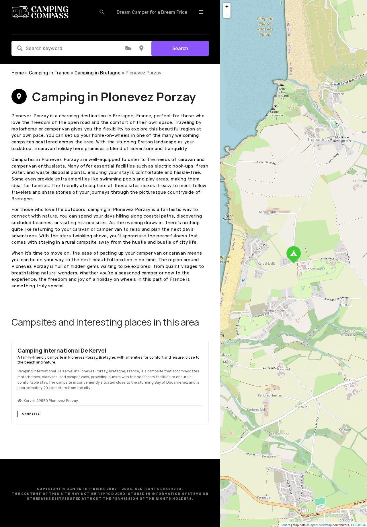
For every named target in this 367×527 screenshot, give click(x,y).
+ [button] (227, 6)
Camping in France (49, 73)
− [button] (227, 14)
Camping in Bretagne (97, 73)
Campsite (31, 413)
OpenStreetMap (321, 524)
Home (17, 73)
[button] (102, 12)
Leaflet (285, 524)
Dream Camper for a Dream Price (152, 12)
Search (180, 48)
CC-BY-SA (358, 524)
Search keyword (20, 48)
